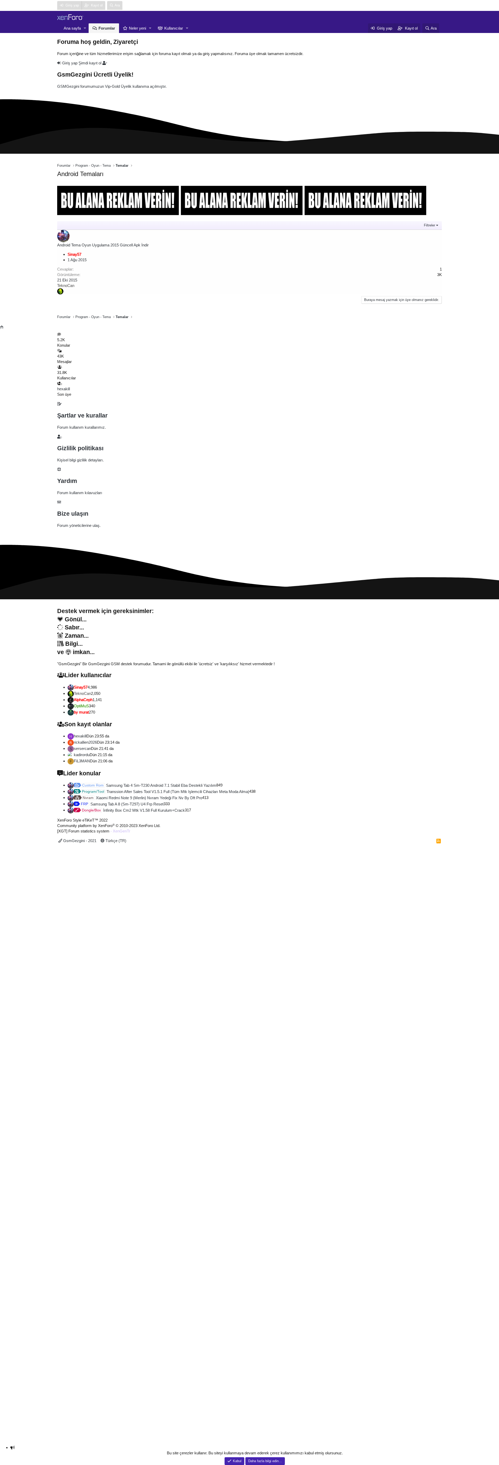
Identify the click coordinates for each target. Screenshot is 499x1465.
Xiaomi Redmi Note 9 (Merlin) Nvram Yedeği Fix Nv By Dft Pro (142, 798)
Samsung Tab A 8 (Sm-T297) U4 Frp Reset (122, 804)
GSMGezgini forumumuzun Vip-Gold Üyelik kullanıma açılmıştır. (112, 86)
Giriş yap (69, 63)
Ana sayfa (72, 28)
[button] (85, 28)
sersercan (82, 748)
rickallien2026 (85, 742)
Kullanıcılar (173, 28)
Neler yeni (137, 28)
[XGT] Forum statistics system (93, 831)
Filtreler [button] (429, 225)
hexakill (63, 389)
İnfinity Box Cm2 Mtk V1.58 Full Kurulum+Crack (133, 810)
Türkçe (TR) (115, 840)
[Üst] (1, 327)
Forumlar (107, 28)
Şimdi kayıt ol (90, 63)
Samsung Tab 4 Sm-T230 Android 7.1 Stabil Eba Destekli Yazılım (149, 785)
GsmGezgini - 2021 (79, 840)
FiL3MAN (82, 761)
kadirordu (82, 754)
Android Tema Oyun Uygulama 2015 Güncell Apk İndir (103, 245)
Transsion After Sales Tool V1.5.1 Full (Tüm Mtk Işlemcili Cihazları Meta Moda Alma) (165, 791)
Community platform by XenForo (108, 825)
